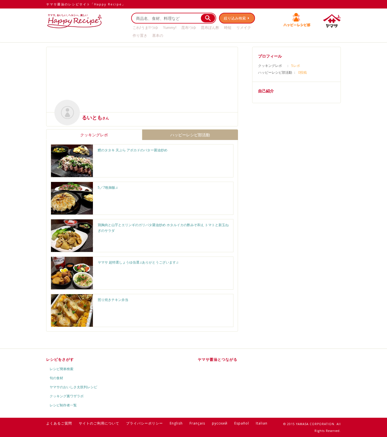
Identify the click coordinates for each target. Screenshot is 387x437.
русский (219, 423)
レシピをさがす (60, 359)
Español (241, 423)
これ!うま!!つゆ (145, 28)
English (176, 423)
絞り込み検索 (235, 18)
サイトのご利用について (99, 423)
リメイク (243, 28)
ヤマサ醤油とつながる (217, 359)
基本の (157, 35)
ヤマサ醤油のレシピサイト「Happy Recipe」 (86, 4)
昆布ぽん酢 (210, 28)
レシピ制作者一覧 (63, 405)
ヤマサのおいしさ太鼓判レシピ (73, 387)
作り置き (140, 35)
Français (197, 423)
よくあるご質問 (59, 423)
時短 (227, 28)
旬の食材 (56, 378)
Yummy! (170, 28)
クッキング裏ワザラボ (67, 396)
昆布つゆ (188, 28)
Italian (261, 423)
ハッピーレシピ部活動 (190, 134)
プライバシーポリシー (144, 423)
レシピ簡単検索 (61, 368)
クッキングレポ (94, 134)
